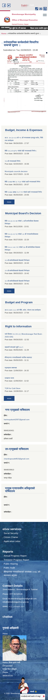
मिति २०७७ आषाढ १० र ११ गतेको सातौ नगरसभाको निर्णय (23, 192)
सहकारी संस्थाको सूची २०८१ (14, 347)
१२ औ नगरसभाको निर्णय (12, 161)
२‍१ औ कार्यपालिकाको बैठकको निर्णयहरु (17, 271)
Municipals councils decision (16, 171)
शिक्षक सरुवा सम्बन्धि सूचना (34, 28)
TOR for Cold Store (12, 388)
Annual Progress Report (15, 556)
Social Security (11, 533)
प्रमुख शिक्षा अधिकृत (10, 669)
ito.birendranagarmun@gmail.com (22, 599)
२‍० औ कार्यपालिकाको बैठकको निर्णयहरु (17, 281)
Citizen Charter (11, 537)
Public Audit (9, 568)
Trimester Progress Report (16, 560)
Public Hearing (11, 564)
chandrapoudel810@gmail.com (16, 459)
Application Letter (12, 541)
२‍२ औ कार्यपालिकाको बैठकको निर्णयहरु (17, 260)
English (24, 5)
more (9, 202)
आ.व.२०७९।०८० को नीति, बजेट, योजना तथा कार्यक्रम (23, 310)
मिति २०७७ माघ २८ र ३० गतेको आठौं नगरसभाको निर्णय (22, 182)
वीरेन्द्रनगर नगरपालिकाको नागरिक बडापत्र (18, 357)
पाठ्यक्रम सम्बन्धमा (11, 368)
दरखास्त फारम (9, 378)
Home (3, 33)
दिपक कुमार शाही (14, 662)
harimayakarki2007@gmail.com (16, 419)
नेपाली (32, 5)
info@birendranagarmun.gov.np (16, 602)
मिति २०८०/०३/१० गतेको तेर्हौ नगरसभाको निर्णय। (21, 151)
